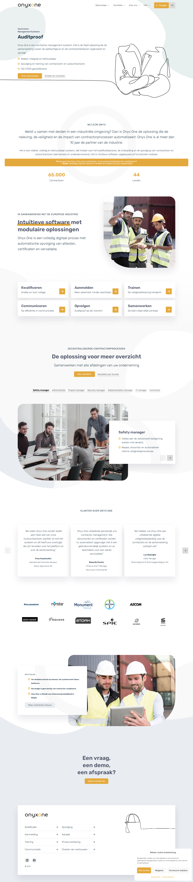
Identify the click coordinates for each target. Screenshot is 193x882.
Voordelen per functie (108, 374)
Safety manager (41, 390)
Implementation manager (120, 390)
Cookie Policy (156, 877)
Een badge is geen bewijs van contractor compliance (53, 689)
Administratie (58, 390)
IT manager (141, 390)
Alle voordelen (84, 374)
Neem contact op (96, 781)
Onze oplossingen (30, 76)
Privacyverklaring (168, 877)
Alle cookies (144, 870)
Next (170, 458)
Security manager (96, 390)
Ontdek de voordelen (55, 76)
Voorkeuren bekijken (178, 870)
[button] (108, 5)
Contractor (155, 390)
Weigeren (159, 870)
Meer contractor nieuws (40, 705)
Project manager (76, 390)
